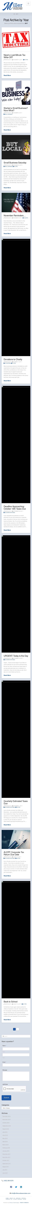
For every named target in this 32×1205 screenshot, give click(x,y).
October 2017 (6, 1160)
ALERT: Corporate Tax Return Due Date (14, 853)
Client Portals (17, 1199)
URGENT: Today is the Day (16, 655)
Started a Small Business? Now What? (16, 109)
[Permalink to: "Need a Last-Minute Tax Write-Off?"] (16, 39)
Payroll (24, 1198)
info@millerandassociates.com (20, 1193)
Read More (7, 75)
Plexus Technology (14, 1202)
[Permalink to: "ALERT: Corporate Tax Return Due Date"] (16, 839)
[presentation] (14, 1089)
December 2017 (6, 1154)
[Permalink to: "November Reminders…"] (16, 202)
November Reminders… (14, 215)
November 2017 (6, 1157)
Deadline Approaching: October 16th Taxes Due (15, 507)
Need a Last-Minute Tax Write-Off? (14, 56)
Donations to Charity (13, 359)
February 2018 (6, 1148)
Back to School (10, 1001)
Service (18, 1198)
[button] (28, 3)
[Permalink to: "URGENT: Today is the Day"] (16, 594)
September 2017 (7, 1163)
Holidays (25, 217)
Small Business (8, 114)
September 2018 (7, 1126)
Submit (6, 1097)
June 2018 (5, 1135)
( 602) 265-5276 (8, 1180)
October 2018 (6, 1122)
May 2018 (5, 1138)
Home (7, 1198)
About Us (12, 1198)
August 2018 (6, 1129)
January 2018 (6, 1151)
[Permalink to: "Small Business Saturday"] (16, 147)
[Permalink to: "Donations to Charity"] (16, 297)
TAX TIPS (26, 59)
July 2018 (5, 1132)
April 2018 (5, 1141)
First (4, 1051)
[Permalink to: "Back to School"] (16, 939)
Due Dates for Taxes (9, 512)
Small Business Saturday (15, 162)
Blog (24, 1199)
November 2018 (6, 1119)
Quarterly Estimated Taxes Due (16, 802)
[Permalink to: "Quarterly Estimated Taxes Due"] (16, 739)
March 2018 (5, 1144)
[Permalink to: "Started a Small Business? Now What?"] (16, 92)
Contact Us (9, 1199)
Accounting (7, 363)
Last (4, 1057)
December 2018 (6, 1116)
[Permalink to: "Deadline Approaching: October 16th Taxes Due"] (16, 444)
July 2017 (5, 1170)
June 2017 (5, 1173)
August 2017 (6, 1166)
